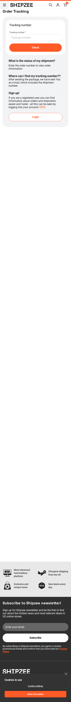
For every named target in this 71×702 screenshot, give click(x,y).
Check (35, 47)
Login (35, 117)
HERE (42, 107)
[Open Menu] (4, 5)
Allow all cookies (35, 694)
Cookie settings (35, 686)
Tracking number (17, 32)
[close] (66, 674)
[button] (57, 5)
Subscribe (35, 637)
